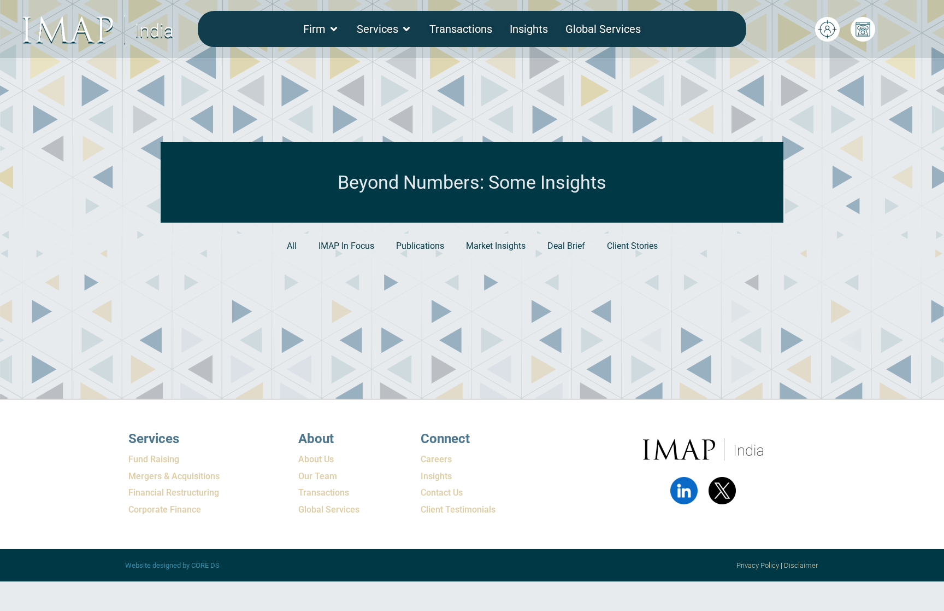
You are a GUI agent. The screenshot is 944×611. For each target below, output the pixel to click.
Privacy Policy (757, 565)
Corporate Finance (164, 509)
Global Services (328, 509)
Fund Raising (153, 459)
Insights (436, 476)
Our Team (317, 476)
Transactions (323, 492)
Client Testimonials (458, 509)
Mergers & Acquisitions (174, 476)
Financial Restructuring (173, 492)
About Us (316, 459)
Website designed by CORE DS (172, 565)
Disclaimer (801, 565)
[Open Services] (406, 29)
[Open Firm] (333, 29)
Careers (436, 459)
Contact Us (442, 492)
